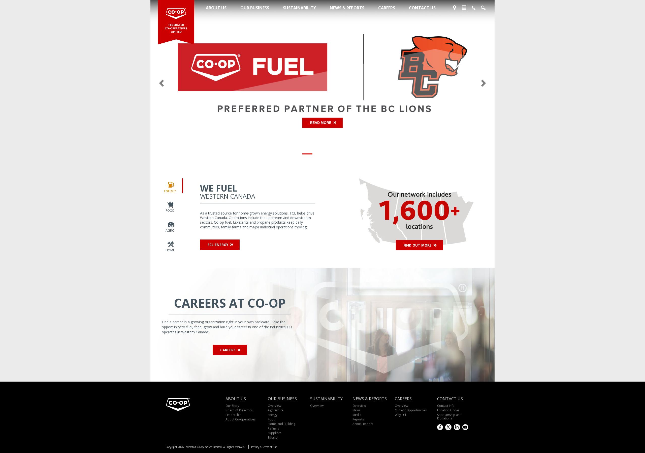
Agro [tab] (170, 230)
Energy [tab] (170, 191)
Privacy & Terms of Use (264, 447)
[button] (176, 81)
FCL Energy (218, 244)
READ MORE (320, 123)
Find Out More (417, 245)
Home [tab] (170, 250)
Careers (228, 350)
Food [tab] (170, 210)
